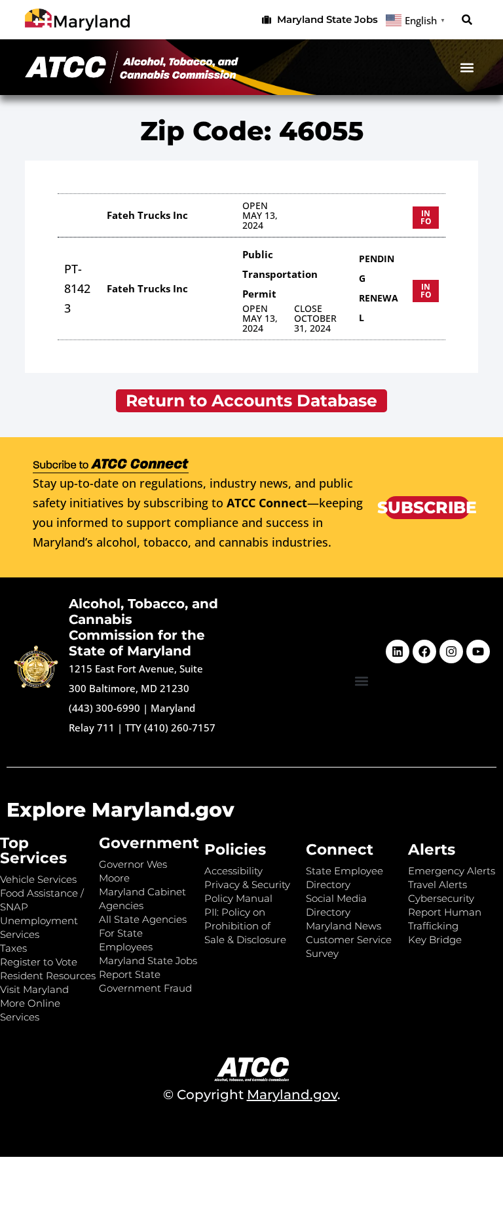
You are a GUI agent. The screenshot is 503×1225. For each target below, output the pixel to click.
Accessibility (233, 871)
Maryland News (343, 926)
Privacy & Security (247, 884)
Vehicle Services (38, 879)
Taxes (13, 948)
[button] (467, 20)
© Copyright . (252, 1094)
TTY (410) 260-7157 (170, 727)
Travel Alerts (437, 884)
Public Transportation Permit (280, 274)
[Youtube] (478, 651)
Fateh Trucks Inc (147, 215)
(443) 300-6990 (104, 707)
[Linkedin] (397, 651)
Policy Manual (238, 898)
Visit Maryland (34, 989)
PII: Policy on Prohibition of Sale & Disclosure (245, 926)
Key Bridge (435, 939)
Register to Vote (38, 962)
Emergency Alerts (451, 871)
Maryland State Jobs (148, 960)
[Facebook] (424, 651)
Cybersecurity (441, 898)
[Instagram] (451, 651)
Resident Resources (48, 975)
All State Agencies (143, 919)
